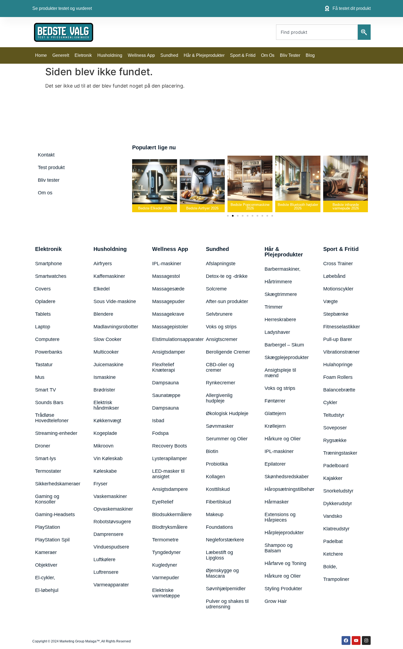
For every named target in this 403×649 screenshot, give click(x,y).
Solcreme (216, 289)
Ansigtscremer (221, 339)
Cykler (330, 402)
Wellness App (141, 55)
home (41, 55)
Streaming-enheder (56, 433)
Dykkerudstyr (337, 503)
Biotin (212, 451)
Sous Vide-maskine (114, 301)
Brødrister (104, 390)
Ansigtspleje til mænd (280, 372)
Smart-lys (45, 458)
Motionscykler (338, 289)
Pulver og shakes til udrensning (227, 603)
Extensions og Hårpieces (280, 517)
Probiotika (217, 464)
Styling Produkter (283, 588)
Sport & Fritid (243, 55)
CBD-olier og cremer (220, 367)
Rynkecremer (220, 382)
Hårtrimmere (278, 281)
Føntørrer (275, 401)
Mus (39, 377)
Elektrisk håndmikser (106, 405)
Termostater (48, 471)
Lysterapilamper (169, 458)
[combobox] (317, 32)
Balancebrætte (339, 390)
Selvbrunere (219, 314)
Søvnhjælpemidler (226, 588)
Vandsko (332, 516)
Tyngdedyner (166, 552)
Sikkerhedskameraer (57, 483)
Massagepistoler (170, 326)
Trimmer (274, 307)
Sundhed (169, 55)
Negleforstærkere (225, 539)
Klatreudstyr (336, 528)
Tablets (43, 314)
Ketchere (333, 554)
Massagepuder (168, 301)
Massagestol (166, 276)
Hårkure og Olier (283, 438)
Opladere (45, 301)
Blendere (103, 314)
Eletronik (83, 55)
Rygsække (335, 440)
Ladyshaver (277, 332)
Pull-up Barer (337, 339)
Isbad (158, 420)
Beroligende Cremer (228, 352)
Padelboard (335, 465)
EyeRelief (162, 502)
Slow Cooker (107, 339)
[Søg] (364, 32)
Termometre (165, 539)
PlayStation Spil (52, 539)
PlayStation (47, 527)
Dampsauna (165, 382)
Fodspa (160, 433)
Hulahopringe (338, 364)
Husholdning (109, 55)
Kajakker (332, 478)
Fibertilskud (218, 502)
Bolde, (330, 566)
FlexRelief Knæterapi (163, 367)
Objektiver (46, 565)
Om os (267, 55)
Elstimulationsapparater (172, 339)
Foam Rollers (338, 377)
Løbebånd (334, 276)
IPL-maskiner (166, 263)
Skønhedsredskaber (287, 476)
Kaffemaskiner (109, 276)
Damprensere (108, 534)
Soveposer (335, 427)
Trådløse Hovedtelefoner (52, 417)
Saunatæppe (166, 395)
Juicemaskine (108, 364)
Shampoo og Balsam (279, 547)
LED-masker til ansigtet (168, 473)
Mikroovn (103, 446)
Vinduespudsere (111, 547)
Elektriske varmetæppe (166, 593)
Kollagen (215, 476)
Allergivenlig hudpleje (219, 398)
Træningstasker (340, 453)
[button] (135, 182)
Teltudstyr (333, 415)
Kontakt (46, 155)
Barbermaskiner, (282, 269)
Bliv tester (290, 55)
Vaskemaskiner (110, 496)
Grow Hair (276, 601)
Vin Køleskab (108, 458)
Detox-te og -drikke (227, 276)
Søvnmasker (220, 426)
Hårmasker (277, 502)
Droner (42, 446)
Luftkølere (104, 559)
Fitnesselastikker (341, 326)
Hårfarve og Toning (285, 563)
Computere (47, 339)
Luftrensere (105, 572)
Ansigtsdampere (170, 489)
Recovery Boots (169, 446)
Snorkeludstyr (338, 491)
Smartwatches (50, 276)
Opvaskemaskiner (113, 509)
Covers (43, 289)
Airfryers (102, 263)
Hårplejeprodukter (284, 532)
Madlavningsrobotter (115, 326)
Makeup (214, 514)
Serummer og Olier (227, 438)
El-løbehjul (46, 590)
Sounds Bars (49, 402)
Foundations (219, 527)
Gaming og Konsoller (47, 499)
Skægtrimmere (281, 294)
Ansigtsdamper (168, 352)
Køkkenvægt (107, 420)
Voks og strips (221, 326)
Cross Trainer (338, 263)
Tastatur (44, 364)
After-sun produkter (227, 301)
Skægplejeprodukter (287, 357)
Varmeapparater (111, 585)
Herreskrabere (280, 319)
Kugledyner (164, 565)
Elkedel (101, 289)
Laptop (42, 326)
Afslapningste (220, 263)
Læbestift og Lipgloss (219, 555)
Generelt (60, 55)
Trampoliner (336, 579)
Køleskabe (105, 471)
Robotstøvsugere (112, 521)
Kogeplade (105, 433)
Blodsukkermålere (172, 514)
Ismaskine (104, 377)
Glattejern (275, 413)
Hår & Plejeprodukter (204, 55)
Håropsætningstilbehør (287, 489)
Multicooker (106, 352)
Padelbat (333, 541)
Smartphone (48, 263)
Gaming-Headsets (55, 514)
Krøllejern (275, 426)
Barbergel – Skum (284, 345)
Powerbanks (48, 352)
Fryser (100, 483)
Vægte (330, 301)
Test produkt (51, 167)
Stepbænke (335, 314)
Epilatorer (275, 464)
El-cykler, (45, 577)
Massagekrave (168, 314)
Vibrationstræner (341, 352)
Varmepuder (165, 577)
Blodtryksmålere (170, 527)
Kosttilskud (218, 489)
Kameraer (46, 552)
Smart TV (45, 390)
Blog (310, 55)
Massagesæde (168, 289)
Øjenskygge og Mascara (222, 573)
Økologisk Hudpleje (227, 413)
